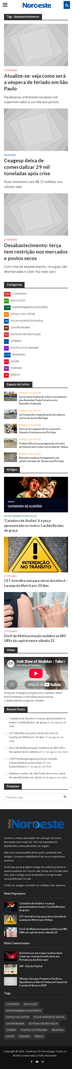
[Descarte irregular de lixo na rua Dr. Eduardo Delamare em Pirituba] (10, 428)
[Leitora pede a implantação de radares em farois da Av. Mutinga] (10, 414)
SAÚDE (10, 1036)
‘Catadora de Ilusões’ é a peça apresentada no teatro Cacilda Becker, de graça (34, 525)
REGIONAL (10, 155)
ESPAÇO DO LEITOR (30, 393)
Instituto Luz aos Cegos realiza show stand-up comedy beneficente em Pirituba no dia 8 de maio (40, 956)
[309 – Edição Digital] (10, 969)
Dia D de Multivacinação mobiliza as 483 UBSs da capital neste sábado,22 (35, 638)
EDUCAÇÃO (30, 1004)
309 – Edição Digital (30, 966)
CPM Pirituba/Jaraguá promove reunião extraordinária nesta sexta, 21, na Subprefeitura (33, 762)
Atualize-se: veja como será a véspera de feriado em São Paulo (36, 82)
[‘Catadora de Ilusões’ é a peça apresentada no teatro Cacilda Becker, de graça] (36, 494)
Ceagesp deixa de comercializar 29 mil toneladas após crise (27, 166)
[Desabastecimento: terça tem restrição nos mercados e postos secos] (36, 214)
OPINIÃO (11, 1030)
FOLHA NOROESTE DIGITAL (49, 1017)
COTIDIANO (10, 70)
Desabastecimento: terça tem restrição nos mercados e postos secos (36, 251)
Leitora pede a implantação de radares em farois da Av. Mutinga (42, 416)
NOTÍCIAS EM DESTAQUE (43, 1023)
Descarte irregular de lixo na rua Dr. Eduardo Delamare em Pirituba (40, 431)
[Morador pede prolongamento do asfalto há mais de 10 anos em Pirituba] (10, 457)
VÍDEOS (39, 1036)
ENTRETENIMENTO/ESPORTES (20, 516)
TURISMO (24, 1036)
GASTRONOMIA (15, 1023)
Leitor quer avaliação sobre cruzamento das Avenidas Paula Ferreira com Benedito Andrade (43, 400)
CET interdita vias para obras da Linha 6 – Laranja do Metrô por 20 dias (36, 583)
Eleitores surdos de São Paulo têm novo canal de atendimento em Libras (37, 775)
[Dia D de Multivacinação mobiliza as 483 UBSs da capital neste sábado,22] (36, 609)
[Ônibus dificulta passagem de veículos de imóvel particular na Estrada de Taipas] (10, 442)
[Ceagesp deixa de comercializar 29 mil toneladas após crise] (36, 129)
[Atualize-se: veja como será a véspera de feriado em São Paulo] (36, 45)
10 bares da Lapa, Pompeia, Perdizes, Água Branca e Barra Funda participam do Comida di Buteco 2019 (43, 982)
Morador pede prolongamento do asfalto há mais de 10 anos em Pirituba (41, 459)
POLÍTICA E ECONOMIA (34, 1030)
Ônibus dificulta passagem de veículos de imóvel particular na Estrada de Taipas (43, 445)
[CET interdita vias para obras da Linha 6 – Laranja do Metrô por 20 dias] (36, 554)
